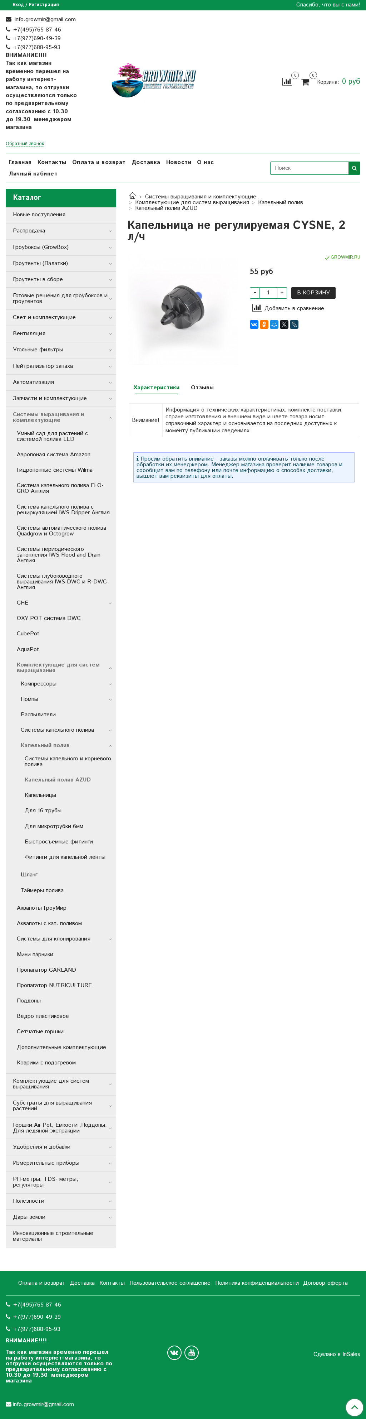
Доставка (146, 162)
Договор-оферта (325, 1283)
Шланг (29, 875)
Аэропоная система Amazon (53, 455)
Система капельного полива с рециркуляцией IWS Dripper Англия (63, 510)
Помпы (29, 699)
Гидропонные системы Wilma (55, 470)
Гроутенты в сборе (38, 279)
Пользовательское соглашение (170, 1283)
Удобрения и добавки (41, 1147)
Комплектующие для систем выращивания (192, 202)
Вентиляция (29, 334)
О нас (205, 162)
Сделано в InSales (336, 1354)
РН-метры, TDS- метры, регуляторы (45, 1182)
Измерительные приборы (46, 1163)
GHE (22, 603)
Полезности (28, 1201)
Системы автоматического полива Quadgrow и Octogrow (61, 531)
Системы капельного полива (57, 730)
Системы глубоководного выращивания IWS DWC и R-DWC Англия (62, 582)
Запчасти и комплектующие (50, 398)
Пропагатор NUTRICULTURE (54, 985)
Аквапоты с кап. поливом (49, 923)
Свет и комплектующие (44, 317)
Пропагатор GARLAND (46, 970)
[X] (284, 324)
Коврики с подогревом (46, 1063)
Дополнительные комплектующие (61, 1047)
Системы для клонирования (53, 939)
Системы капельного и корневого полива (68, 762)
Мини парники (35, 955)
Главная (20, 162)
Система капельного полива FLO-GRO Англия (60, 488)
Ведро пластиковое (43, 1016)
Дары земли (29, 1217)
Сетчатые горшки (40, 1032)
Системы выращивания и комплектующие (200, 197)
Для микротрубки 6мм (54, 826)
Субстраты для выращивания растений (52, 1106)
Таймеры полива (42, 890)
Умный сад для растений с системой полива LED (52, 436)
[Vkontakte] (174, 1353)
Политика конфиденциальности (257, 1283)
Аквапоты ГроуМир (41, 908)
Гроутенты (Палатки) (40, 263)
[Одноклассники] (264, 324)
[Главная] (132, 197)
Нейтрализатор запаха (43, 366)
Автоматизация (33, 382)
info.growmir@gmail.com (44, 19)
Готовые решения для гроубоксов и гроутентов (60, 299)
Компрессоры (38, 684)
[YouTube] (191, 1353)
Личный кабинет (33, 174)
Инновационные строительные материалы (53, 1236)
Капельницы (40, 795)
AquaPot (28, 649)
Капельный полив (280, 202)
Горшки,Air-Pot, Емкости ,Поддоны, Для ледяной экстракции (60, 1128)
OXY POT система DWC (49, 618)
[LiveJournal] (294, 324)
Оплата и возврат (99, 162)
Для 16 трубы (43, 811)
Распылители (38, 715)
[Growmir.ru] (154, 80)
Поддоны (29, 1001)
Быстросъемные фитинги (59, 842)
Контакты (52, 162)
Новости (179, 162)
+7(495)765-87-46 (37, 30)
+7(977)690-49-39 (37, 38)
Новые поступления (39, 215)
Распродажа (29, 231)
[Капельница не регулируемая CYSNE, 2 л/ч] (183, 309)
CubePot (28, 634)
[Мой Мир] (274, 324)
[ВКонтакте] (254, 324)
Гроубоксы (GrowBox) (41, 247)
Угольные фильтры (38, 350)
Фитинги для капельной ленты (65, 857)
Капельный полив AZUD (166, 208)
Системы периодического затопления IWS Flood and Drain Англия (58, 555)
